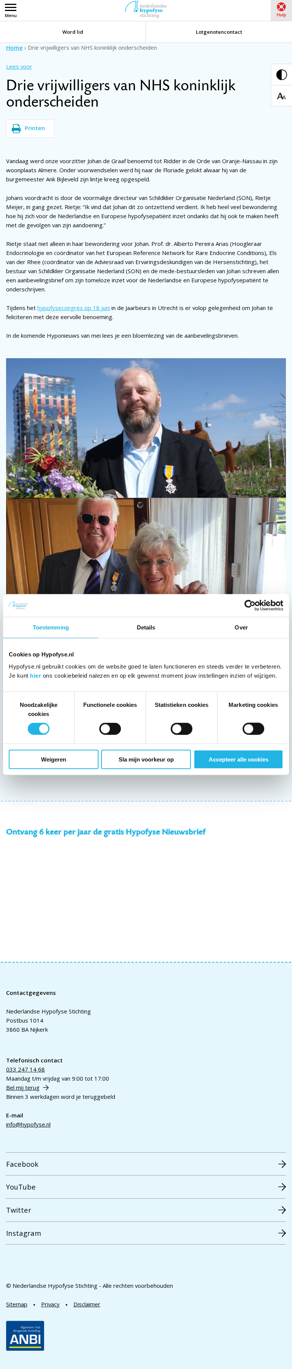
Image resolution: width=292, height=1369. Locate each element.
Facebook (22, 1164)
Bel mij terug (23, 1087)
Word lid (72, 31)
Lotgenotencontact (219, 31)
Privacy (50, 1304)
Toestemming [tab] (51, 627)
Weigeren (53, 759)
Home (14, 47)
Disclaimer (86, 1304)
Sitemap (16, 1304)
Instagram (23, 1233)
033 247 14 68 (25, 1069)
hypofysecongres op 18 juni (73, 308)
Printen (35, 128)
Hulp (281, 14)
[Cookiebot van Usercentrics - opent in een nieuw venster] (250, 605)
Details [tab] (146, 627)
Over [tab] (241, 627)
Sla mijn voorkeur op (146, 759)
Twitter (18, 1210)
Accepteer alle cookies (238, 759)
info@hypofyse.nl (28, 1124)
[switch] (110, 729)
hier (35, 675)
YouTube (21, 1186)
